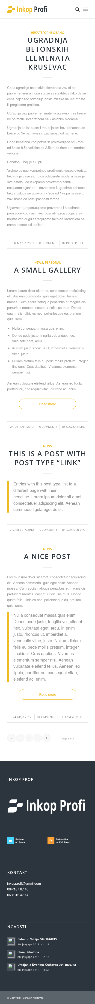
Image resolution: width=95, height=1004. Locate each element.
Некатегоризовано (47, 33)
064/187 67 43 (17, 889)
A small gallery (47, 270)
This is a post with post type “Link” (47, 458)
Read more (47, 403)
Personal (53, 262)
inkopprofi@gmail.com (24, 883)
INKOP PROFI (74, 243)
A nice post (47, 556)
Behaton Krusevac (33, 997)
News (38, 262)
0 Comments (48, 243)
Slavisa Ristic (75, 427)
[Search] (75, 9)
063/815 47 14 (17, 894)
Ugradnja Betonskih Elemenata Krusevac (47, 53)
